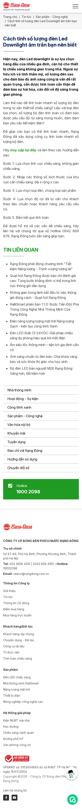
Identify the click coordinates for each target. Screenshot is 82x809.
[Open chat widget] (72, 799)
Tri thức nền (11, 652)
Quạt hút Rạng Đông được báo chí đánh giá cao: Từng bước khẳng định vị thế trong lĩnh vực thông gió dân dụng (43, 281)
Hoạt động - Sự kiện (22, 399)
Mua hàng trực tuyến (17, 615)
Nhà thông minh (19, 390)
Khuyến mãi (16, 433)
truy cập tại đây (22, 150)
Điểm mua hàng (13, 609)
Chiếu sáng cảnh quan (18, 732)
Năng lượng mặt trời (16, 689)
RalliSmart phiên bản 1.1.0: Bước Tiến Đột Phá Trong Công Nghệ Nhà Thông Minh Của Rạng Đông (44, 309)
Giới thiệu (9, 591)
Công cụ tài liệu (13, 646)
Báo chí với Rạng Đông (24, 450)
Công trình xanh (19, 407)
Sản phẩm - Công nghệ (24, 416)
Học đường (11, 726)
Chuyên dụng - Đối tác (18, 640)
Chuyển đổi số (18, 468)
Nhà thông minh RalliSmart (21, 683)
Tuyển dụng (16, 442)
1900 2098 (28, 491)
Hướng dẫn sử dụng (22, 459)
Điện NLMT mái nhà (16, 720)
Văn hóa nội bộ (18, 425)
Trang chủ (10, 17)
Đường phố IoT (13, 739)
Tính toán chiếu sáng (17, 658)
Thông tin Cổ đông (16, 603)
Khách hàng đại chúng (18, 634)
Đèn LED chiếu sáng (17, 677)
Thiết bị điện (11, 695)
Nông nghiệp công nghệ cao (23, 701)
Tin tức (26, 17)
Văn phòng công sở (16, 745)
